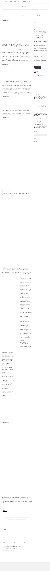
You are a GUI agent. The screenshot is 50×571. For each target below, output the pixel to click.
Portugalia (26, 517)
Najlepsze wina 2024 (37, 122)
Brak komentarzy (17, 515)
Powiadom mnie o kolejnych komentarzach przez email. (12, 546)
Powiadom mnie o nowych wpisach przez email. (10, 548)
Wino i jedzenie (8, 1)
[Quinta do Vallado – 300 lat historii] (17, 31)
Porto (16, 517)
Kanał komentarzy (37, 145)
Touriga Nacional (22, 519)
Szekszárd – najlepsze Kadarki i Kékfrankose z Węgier (39, 106)
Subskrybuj (37, 67)
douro (7, 517)
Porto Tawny (20, 517)
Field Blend (12, 517)
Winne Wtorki (23, 1)
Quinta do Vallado (18, 49)
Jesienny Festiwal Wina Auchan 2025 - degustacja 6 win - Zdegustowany (40, 121)
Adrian (35, 124)
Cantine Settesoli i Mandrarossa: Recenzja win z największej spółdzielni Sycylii (40, 114)
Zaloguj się (35, 141)
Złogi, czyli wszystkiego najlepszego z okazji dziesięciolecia (40, 127)
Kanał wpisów (36, 143)
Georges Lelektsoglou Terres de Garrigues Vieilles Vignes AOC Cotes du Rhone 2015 (18, 559)
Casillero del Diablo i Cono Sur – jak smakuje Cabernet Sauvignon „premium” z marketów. (40, 97)
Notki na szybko (16, 1)
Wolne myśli (30, 1)
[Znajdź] (47, 1)
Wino (3, 1)
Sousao (17, 519)
